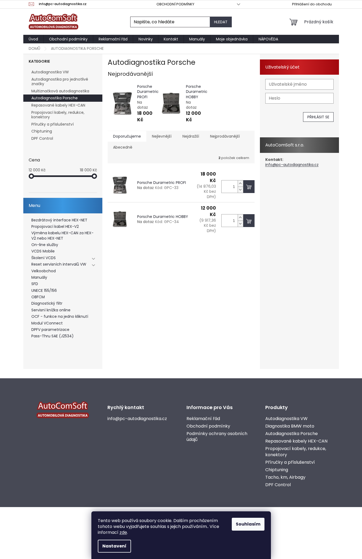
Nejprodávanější (225, 136)
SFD (34, 283)
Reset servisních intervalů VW (58, 264)
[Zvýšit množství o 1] (240, 183)
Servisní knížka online (50, 310)
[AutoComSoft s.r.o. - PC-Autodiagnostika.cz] (62, 409)
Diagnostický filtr (46, 303)
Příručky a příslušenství (52, 124)
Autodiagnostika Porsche (54, 98)
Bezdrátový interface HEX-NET (59, 220)
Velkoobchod (43, 271)
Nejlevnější (161, 136)
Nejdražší (190, 136)
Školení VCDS (43, 257)
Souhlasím (248, 524)
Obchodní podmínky (175, 4)
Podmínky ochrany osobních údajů (216, 437)
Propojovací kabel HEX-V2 (55, 226)
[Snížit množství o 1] (240, 190)
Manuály (39, 277)
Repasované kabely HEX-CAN (58, 105)
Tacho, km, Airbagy (285, 477)
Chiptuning (41, 131)
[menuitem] (33, 39)
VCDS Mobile (43, 251)
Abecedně (122, 147)
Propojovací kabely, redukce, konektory (57, 115)
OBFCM (38, 297)
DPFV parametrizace (50, 329)
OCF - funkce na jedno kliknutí (59, 316)
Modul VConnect (47, 323)
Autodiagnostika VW (50, 72)
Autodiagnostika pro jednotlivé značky (59, 81)
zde (123, 532)
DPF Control (42, 138)
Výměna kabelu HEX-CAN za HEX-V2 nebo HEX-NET (62, 236)
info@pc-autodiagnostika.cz (292, 164)
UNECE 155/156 (44, 290)
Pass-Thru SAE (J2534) (52, 336)
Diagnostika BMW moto (289, 426)
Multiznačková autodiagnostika (60, 91)
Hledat (220, 22)
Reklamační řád (203, 419)
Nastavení (114, 546)
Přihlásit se (318, 117)
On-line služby (44, 244)
